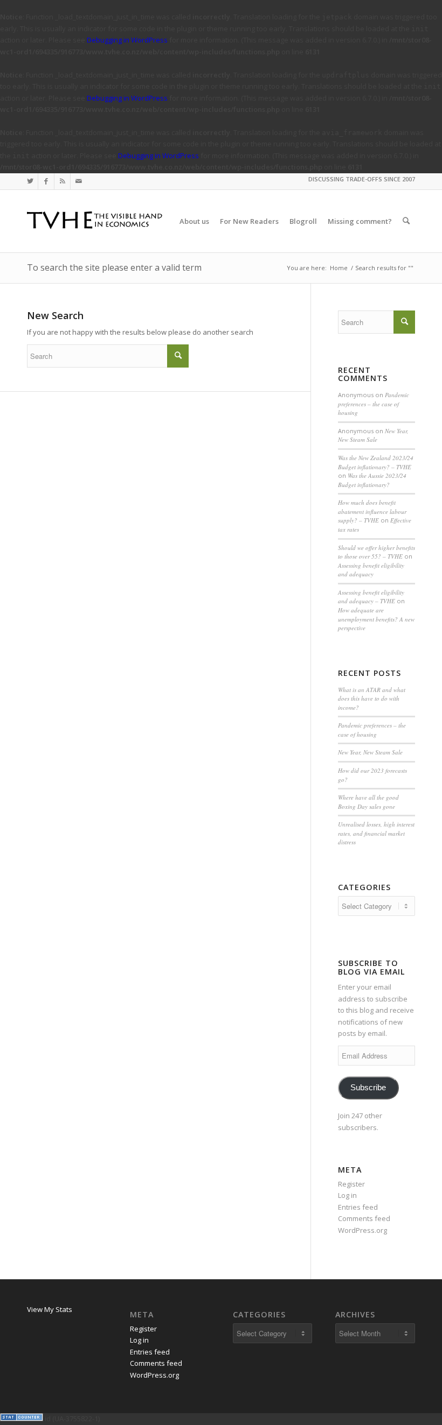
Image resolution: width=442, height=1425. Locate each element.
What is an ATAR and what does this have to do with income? (371, 698)
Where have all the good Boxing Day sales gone (368, 801)
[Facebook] (46, 181)
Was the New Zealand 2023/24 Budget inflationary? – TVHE (375, 462)
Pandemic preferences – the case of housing (373, 404)
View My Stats (49, 1309)
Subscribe (368, 1087)
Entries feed (358, 1207)
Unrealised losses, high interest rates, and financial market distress (376, 833)
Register (351, 1184)
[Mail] (79, 181)
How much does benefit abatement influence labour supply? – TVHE (372, 511)
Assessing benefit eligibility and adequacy (371, 570)
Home (339, 268)
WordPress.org (362, 1230)
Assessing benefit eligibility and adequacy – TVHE (371, 596)
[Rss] (62, 181)
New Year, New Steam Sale (373, 435)
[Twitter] (30, 181)
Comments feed (364, 1218)
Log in (347, 1195)
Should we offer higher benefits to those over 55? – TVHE (376, 552)
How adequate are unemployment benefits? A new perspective (376, 619)
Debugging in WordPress (127, 40)
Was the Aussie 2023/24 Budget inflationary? (372, 480)
